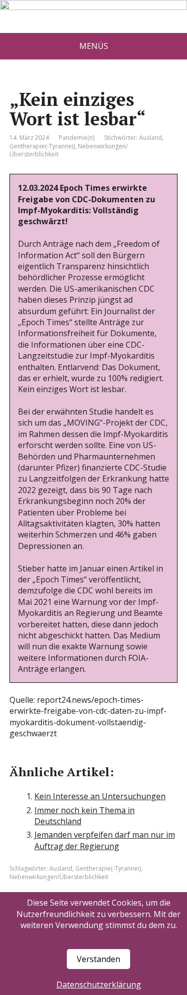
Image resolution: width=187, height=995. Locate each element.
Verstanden (98, 959)
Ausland (150, 137)
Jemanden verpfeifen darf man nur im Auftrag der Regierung (104, 840)
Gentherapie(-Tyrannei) (42, 146)
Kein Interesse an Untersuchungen (100, 796)
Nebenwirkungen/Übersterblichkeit (58, 877)
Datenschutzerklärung (98, 984)
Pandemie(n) (76, 137)
